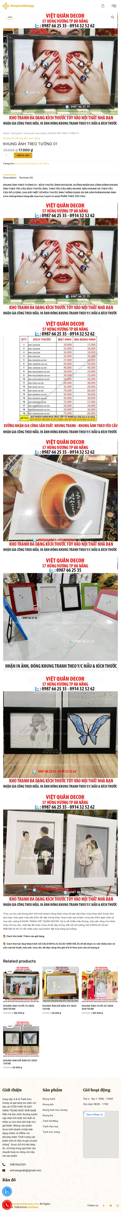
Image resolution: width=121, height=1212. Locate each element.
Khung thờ (48, 1115)
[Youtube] (110, 1205)
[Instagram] (117, 1205)
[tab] (9, 178)
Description (9, 177)
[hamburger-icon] (114, 6)
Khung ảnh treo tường (35, 133)
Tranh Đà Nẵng (50, 1121)
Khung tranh (49, 1099)
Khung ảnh (16, 133)
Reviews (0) (26, 177)
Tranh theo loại (50, 1126)
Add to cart (23, 155)
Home (6, 133)
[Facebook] (104, 1205)
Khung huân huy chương (55, 1110)
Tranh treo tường (51, 1132)
